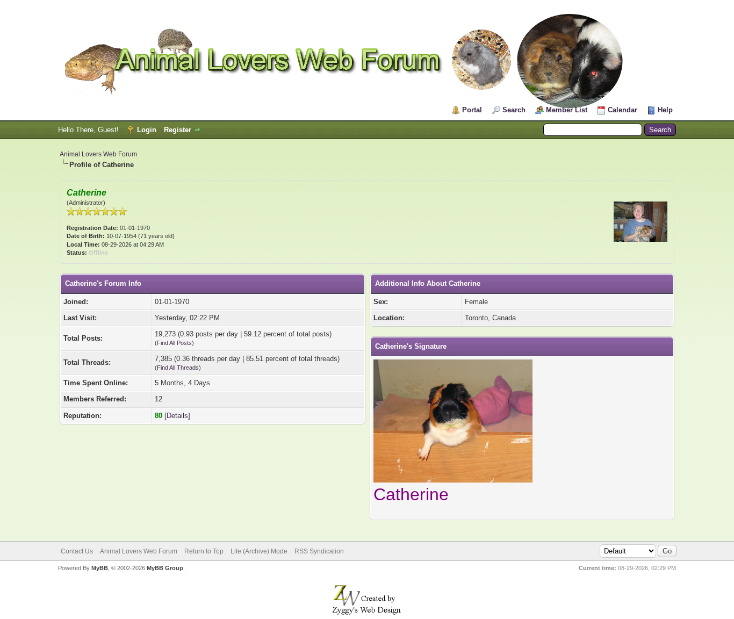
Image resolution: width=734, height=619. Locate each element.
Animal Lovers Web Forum (98, 154)
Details (177, 416)
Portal (472, 110)
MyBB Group (165, 568)
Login (146, 130)
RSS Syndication (319, 551)
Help (665, 110)
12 (158, 399)
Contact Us (77, 551)
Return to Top (204, 551)
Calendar (622, 110)
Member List (566, 110)
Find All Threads (178, 367)
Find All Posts (174, 343)
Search (514, 110)
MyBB (99, 568)
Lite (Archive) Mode (259, 551)
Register (177, 130)
